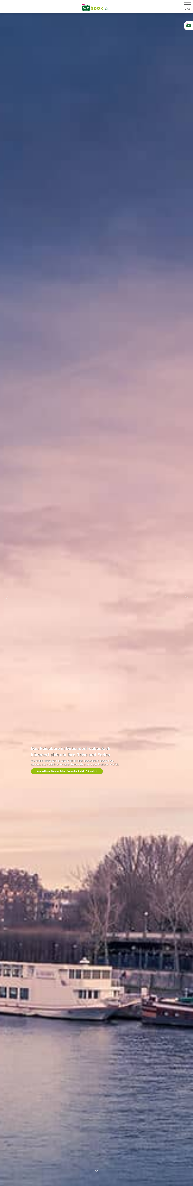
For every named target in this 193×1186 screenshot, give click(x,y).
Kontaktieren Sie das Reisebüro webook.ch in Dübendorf (67, 771)
